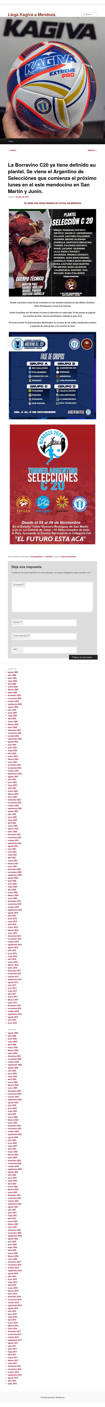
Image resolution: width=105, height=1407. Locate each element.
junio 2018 (12, 953)
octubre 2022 (13, 805)
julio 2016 (12, 1020)
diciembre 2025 (14, 695)
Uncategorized (36, 556)
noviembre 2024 (14, 733)
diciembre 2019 (14, 901)
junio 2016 (12, 1023)
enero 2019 (12, 933)
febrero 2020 (13, 895)
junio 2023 (12, 782)
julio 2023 (12, 779)
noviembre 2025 (14, 698)
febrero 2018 (13, 965)
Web (15, 649)
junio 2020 (12, 883)
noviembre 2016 (14, 1008)
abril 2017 (12, 993)
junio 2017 (12, 988)
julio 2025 (12, 710)
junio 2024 (12, 747)
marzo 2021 (13, 860)
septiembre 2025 (15, 704)
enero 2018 (12, 967)
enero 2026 (12, 692)
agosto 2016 (13, 1017)
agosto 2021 (13, 846)
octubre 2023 (13, 770)
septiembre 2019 (15, 910)
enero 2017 (12, 1002)
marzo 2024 (13, 756)
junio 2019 (12, 918)
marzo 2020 (13, 892)
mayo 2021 (12, 854)
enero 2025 (12, 727)
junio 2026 (12, 678)
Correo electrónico (21, 635)
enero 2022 (12, 831)
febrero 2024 (13, 759)
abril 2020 (12, 889)
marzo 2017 (13, 996)
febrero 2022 (13, 828)
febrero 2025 (13, 724)
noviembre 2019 (14, 904)
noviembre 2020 (14, 872)
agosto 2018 (13, 947)
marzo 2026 (13, 686)
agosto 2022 (13, 811)
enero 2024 (12, 762)
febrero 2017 (13, 999)
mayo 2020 (12, 886)
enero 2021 (12, 866)
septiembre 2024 (15, 738)
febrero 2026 (13, 689)
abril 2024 (12, 753)
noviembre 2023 (14, 768)
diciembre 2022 (14, 799)
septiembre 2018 (15, 944)
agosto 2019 (13, 912)
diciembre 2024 (14, 730)
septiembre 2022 (15, 808)
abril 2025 (12, 718)
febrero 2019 (13, 930)
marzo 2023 (13, 791)
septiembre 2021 (15, 843)
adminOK (48, 556)
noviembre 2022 (14, 802)
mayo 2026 (12, 681)
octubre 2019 (13, 907)
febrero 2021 (13, 863)
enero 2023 (12, 796)
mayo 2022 (12, 820)
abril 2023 (12, 788)
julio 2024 (12, 744)
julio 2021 (12, 849)
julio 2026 (12, 675)
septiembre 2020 (15, 875)
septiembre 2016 (15, 1014)
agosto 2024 (13, 741)
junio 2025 (12, 712)
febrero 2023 (13, 794)
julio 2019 (12, 915)
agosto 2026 (13, 672)
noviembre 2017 (14, 973)
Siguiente (92, 150)
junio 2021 (12, 851)
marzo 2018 (13, 962)
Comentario (18, 584)
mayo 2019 (12, 921)
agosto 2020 (13, 878)
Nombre (17, 622)
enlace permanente (68, 556)
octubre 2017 (13, 976)
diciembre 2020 (14, 869)
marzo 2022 (13, 825)
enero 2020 (12, 898)
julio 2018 (12, 950)
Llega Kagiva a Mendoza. (32, 14)
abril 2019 (12, 924)
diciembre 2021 (14, 834)
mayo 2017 (12, 991)
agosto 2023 (13, 776)
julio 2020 (12, 880)
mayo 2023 (12, 785)
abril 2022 (12, 823)
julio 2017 (12, 985)
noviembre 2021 (14, 837)
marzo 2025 (13, 721)
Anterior (12, 150)
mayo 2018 (12, 956)
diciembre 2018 (14, 936)
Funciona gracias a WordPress (53, 1397)
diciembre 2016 (14, 1005)
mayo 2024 (12, 750)
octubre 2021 (13, 840)
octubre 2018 (13, 941)
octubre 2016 (13, 1011)
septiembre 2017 (15, 979)
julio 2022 (12, 814)
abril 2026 (12, 683)
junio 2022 (12, 817)
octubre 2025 (13, 701)
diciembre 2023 (14, 765)
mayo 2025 (12, 715)
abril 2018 (12, 959)
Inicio (11, 141)
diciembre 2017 (14, 970)
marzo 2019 (13, 927)
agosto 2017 (13, 982)
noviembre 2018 (14, 938)
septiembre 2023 (15, 773)
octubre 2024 (13, 736)
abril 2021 (12, 857)
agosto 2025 (13, 707)
